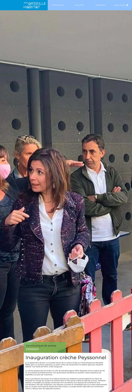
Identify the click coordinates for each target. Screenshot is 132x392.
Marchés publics (100, 5)
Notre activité (79, 5)
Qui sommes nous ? (58, 5)
